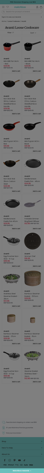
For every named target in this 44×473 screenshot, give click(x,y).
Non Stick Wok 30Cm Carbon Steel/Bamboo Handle (10, 103)
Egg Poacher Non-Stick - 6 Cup (11, 257)
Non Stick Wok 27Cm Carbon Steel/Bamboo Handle (31, 103)
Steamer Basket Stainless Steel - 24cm (31, 373)
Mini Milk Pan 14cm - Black (32, 62)
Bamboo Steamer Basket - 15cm (32, 335)
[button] (22, 470)
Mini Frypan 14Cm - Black (32, 142)
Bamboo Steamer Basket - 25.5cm (32, 294)
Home (4, 21)
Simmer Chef (30, 256)
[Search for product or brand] (4, 12)
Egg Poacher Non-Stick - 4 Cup (11, 372)
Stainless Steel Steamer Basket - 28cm (11, 296)
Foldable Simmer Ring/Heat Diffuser (32, 220)
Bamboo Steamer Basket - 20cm (11, 335)
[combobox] (22, 12)
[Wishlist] (7, 7)
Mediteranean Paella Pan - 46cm (32, 180)
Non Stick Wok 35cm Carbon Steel (9, 181)
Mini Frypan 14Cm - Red (11, 142)
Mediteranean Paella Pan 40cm (11, 220)
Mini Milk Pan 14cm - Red (11, 62)
